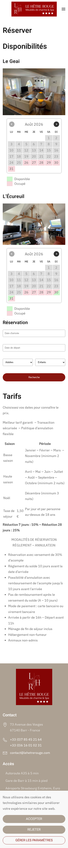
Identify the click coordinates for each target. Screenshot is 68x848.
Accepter (34, 818)
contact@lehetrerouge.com (30, 753)
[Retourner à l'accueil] (34, 9)
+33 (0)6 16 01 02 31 (26, 745)
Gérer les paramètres (34, 840)
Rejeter (34, 829)
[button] (63, 9)
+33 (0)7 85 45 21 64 (26, 739)
